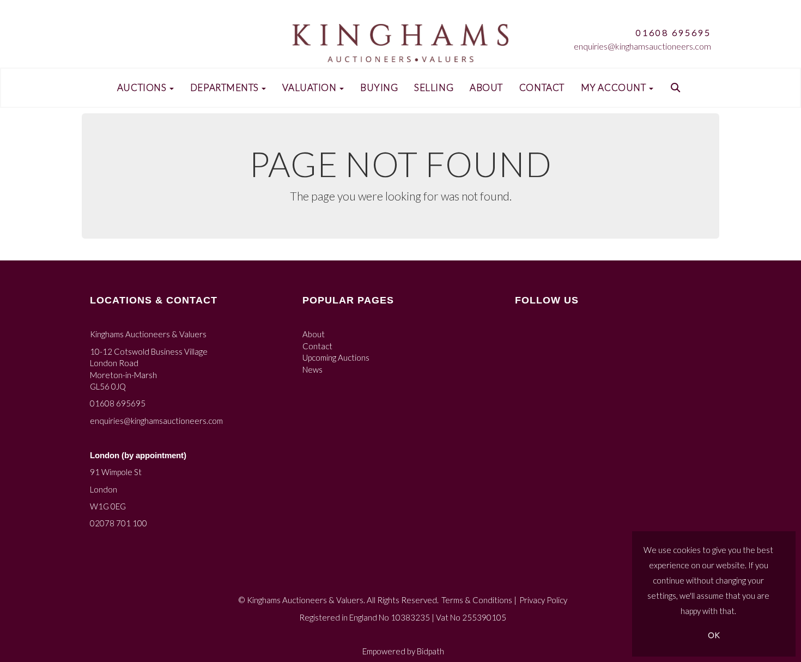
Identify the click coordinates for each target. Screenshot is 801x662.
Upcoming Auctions (335, 357)
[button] (677, 87)
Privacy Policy (543, 600)
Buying (379, 87)
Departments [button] (225, 87)
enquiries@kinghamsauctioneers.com (642, 46)
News (312, 369)
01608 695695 (673, 32)
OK (714, 635)
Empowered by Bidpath (403, 651)
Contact (542, 87)
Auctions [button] (142, 87)
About (486, 87)
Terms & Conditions (476, 600)
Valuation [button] (310, 87)
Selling (433, 87)
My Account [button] (614, 87)
